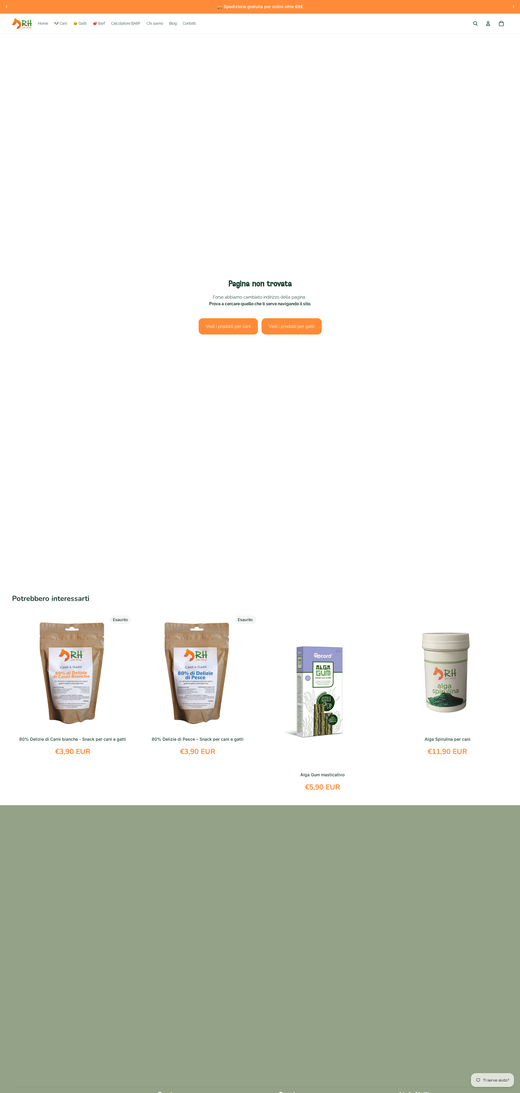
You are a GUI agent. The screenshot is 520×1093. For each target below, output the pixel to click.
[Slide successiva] (513, 6)
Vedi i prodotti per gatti (291, 326)
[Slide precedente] (6, 6)
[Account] (488, 23)
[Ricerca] (475, 23)
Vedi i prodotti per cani (228, 326)
